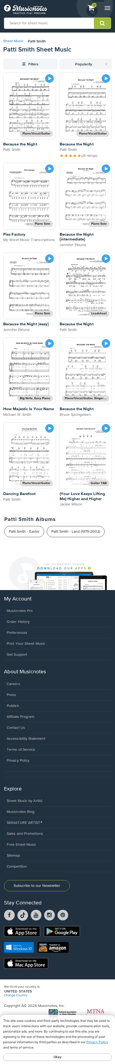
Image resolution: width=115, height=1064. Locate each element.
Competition (17, 866)
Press (11, 695)
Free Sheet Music (21, 845)
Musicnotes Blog (21, 812)
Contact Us (16, 728)
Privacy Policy (18, 760)
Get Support (17, 654)
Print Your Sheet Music (26, 644)
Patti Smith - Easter (24, 531)
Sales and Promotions (25, 834)
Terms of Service (21, 749)
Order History (18, 622)
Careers (13, 684)
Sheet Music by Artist (24, 801)
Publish (13, 706)
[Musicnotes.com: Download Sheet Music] (25, 9)
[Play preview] (49, 78)
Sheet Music (13, 41)
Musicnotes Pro (20, 611)
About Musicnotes (25, 672)
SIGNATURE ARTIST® (24, 823)
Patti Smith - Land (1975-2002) (75, 531)
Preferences (17, 633)
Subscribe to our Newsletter (37, 886)
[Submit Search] (102, 23)
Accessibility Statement (26, 739)
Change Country (16, 995)
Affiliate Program (20, 717)
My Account (18, 599)
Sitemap (13, 855)
